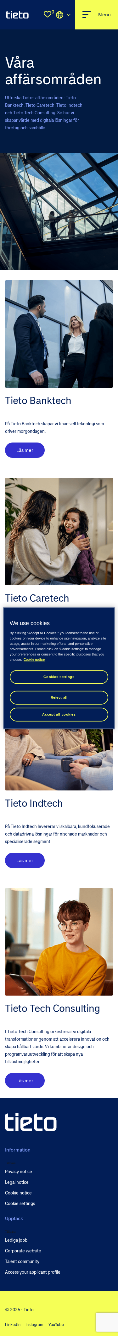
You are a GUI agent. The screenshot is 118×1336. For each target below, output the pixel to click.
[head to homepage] (31, 1122)
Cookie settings (20, 1203)
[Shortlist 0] (47, 14)
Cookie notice (34, 659)
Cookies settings (58, 677)
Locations (63, 14)
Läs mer (24, 450)
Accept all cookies (59, 714)
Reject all (59, 697)
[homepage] (17, 14)
